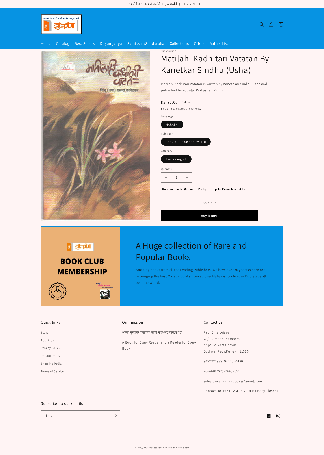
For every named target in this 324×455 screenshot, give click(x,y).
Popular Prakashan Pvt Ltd (186, 142)
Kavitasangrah (176, 159)
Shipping (166, 108)
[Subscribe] (115, 415)
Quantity (166, 169)
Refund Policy (50, 356)
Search (45, 332)
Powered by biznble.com (176, 447)
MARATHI (172, 124)
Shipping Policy (52, 364)
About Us (47, 340)
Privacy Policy (50, 348)
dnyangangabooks (153, 447)
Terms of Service (52, 371)
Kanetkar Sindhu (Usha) (177, 189)
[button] (261, 24)
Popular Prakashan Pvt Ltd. (229, 189)
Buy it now (209, 216)
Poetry (202, 189)
